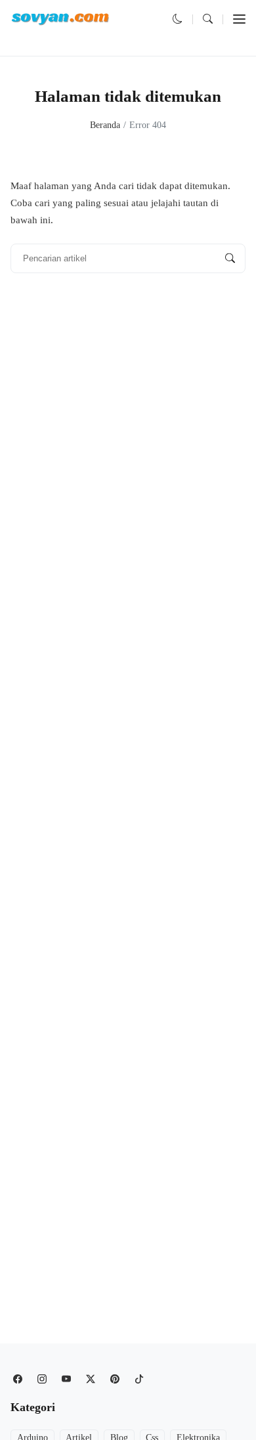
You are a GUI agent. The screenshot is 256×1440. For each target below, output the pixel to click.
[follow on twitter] (90, 1379)
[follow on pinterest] (114, 1379)
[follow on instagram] (42, 1379)
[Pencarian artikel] (230, 258)
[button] (177, 19)
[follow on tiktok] (139, 1379)
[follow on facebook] (17, 1379)
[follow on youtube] (66, 1379)
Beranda (105, 125)
